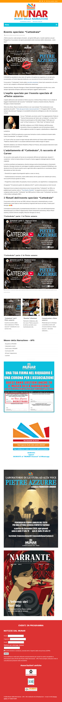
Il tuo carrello (52, 1)
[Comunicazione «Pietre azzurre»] (49, 307)
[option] (12, 316)
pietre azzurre (54, 290)
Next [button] (57, 317)
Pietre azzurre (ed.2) (20, 35)
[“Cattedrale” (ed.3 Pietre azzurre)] (12, 307)
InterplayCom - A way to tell (44, 696)
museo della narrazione (46, 290)
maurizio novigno (37, 290)
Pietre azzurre (13, 35)
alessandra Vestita (14, 290)
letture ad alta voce (30, 290)
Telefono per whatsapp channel (14, 645)
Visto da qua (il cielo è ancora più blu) (28, 109)
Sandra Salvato (7, 292)
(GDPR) (48, 650)
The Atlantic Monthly (28, 190)
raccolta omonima (32, 82)
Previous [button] (5, 317)
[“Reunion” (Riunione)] (31, 307)
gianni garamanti (22, 290)
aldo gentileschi (7, 290)
